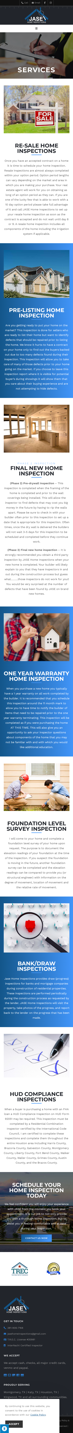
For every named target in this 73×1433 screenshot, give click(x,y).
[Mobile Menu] (36, 28)
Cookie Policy (38, 1414)
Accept (14, 1424)
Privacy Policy (60, 1420)
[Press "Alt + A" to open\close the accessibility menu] (4, 1428)
